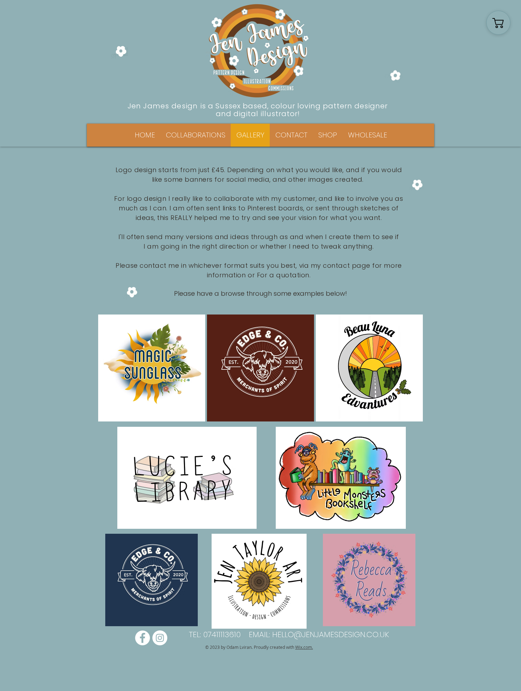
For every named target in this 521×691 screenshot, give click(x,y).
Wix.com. (304, 647)
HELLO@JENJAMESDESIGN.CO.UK (330, 634)
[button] (195, 135)
